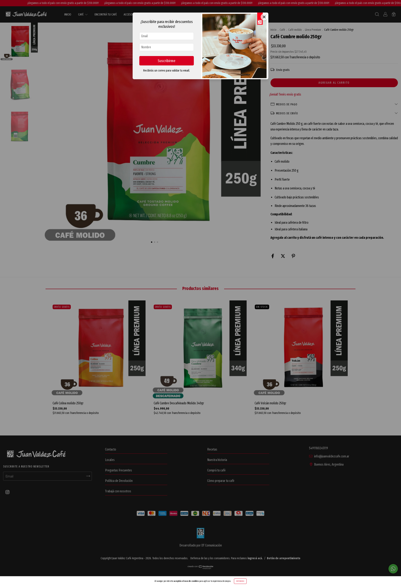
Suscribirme (166, 60)
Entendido (240, 581)
